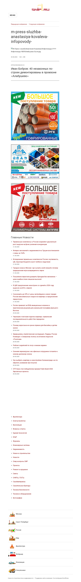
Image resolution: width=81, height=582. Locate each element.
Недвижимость (18, 449)
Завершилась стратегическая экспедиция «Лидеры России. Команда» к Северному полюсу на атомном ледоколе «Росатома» (35, 336)
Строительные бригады (21, 486)
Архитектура (17, 417)
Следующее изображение (37, 24)
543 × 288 (22, 57)
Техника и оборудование (22, 494)
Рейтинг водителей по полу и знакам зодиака (30, 345)
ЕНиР (15, 437)
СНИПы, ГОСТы (18, 478)
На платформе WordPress (61, 578)
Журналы (16, 441)
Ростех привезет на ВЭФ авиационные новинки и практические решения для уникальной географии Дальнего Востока (35, 307)
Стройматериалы (19, 482)
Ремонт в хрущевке (20, 469)
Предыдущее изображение (19, 24)
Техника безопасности (21, 490)
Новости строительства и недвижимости (20, 578)
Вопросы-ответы (19, 429)
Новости (16, 457)
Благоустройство (19, 421)
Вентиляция (17, 425)
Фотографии (17, 498)
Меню (12, 15)
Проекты (16, 465)
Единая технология (20, 433)
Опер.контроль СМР (20, 461)
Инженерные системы (21, 445)
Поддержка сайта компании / (44, 578)
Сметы (15, 474)
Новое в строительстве (21, 453)
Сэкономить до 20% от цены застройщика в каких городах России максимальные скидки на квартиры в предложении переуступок (35, 296)
